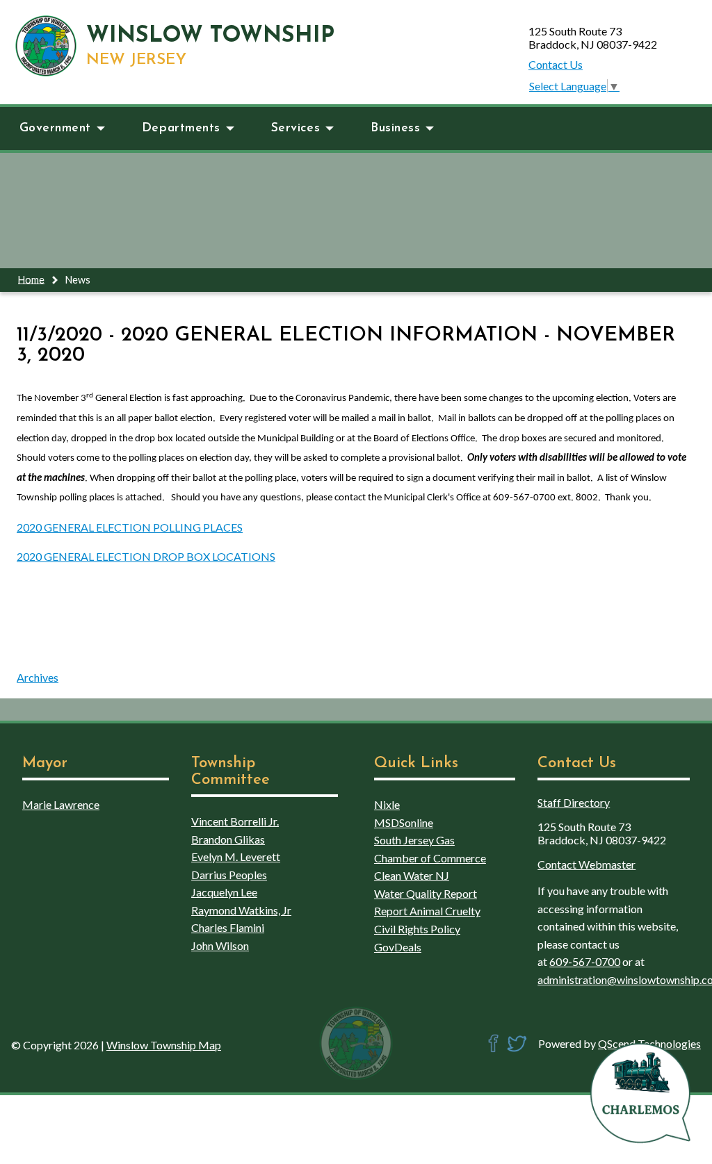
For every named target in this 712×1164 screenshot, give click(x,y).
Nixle (387, 804)
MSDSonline (403, 822)
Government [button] (55, 128)
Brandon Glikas (228, 839)
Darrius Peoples (229, 874)
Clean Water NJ (411, 875)
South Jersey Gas (414, 839)
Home (31, 279)
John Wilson (220, 945)
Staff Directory (573, 802)
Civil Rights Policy (417, 928)
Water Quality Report (425, 893)
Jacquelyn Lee (224, 892)
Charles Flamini (227, 927)
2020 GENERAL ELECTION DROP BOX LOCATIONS (146, 556)
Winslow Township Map (163, 1044)
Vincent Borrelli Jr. (235, 821)
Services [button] (295, 128)
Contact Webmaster (586, 864)
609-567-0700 (584, 961)
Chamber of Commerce (430, 857)
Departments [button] (181, 128)
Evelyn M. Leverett (235, 856)
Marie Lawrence (60, 804)
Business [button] (395, 128)
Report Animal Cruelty (427, 910)
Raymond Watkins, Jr (241, 910)
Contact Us (555, 64)
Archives (37, 677)
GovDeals (397, 946)
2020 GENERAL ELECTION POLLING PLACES (130, 527)
